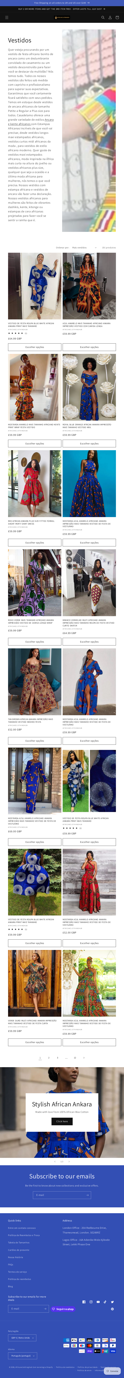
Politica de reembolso (19, 1279)
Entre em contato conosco (22, 1227)
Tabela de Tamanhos (19, 1242)
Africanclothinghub (24, 1367)
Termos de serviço (17, 1271)
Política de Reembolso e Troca (24, 1235)
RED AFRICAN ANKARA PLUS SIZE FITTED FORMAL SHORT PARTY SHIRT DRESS (31, 522)
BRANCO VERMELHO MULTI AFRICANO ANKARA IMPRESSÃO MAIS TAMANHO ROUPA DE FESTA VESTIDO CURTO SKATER (88, 623)
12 (75, 1057)
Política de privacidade (87, 1367)
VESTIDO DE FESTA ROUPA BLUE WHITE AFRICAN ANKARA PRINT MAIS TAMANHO (31, 325)
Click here (62, 1121)
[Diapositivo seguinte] (69, 1161)
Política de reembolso (65, 1367)
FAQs (10, 1264)
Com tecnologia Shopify (43, 1367)
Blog (10, 1286)
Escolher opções (35, 347)
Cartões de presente (18, 1249)
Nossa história (15, 1257)
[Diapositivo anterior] (54, 1161)
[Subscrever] (87, 1195)
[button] (6, 17)
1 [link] (40, 1057)
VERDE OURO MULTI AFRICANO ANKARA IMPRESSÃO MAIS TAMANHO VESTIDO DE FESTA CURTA (32, 1022)
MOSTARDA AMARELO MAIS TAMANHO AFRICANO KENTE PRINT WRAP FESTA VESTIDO (34, 426)
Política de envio (84, 1370)
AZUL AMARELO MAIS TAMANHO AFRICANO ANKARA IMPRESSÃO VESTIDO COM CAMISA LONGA (87, 325)
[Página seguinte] (83, 1057)
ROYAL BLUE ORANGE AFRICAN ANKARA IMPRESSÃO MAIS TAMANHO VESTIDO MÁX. (87, 426)
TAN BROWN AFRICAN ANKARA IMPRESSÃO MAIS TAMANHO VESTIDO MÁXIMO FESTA (30, 720)
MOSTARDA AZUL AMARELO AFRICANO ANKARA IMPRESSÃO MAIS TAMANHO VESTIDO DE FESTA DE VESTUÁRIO (87, 524)
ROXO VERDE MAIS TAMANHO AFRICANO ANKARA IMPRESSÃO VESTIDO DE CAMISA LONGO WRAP (31, 621)
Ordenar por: (62, 247)
